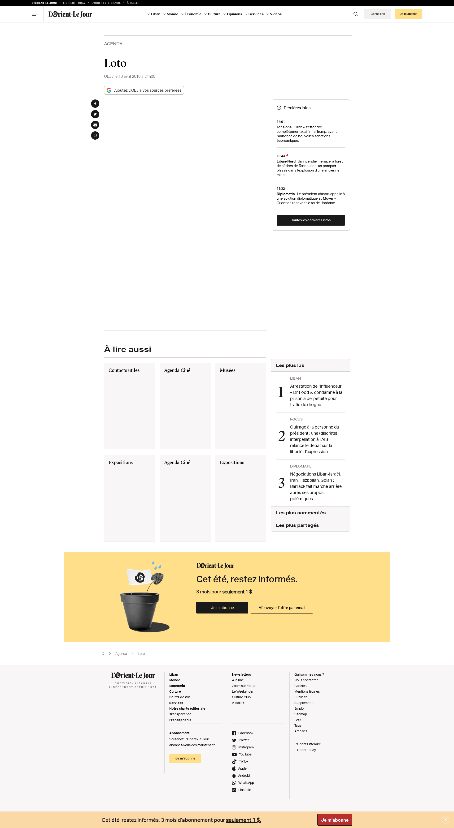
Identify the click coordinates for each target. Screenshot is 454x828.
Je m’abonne (222, 607)
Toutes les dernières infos (311, 220)
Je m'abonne (335, 820)
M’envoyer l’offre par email (281, 607)
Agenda (113, 43)
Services (176, 703)
